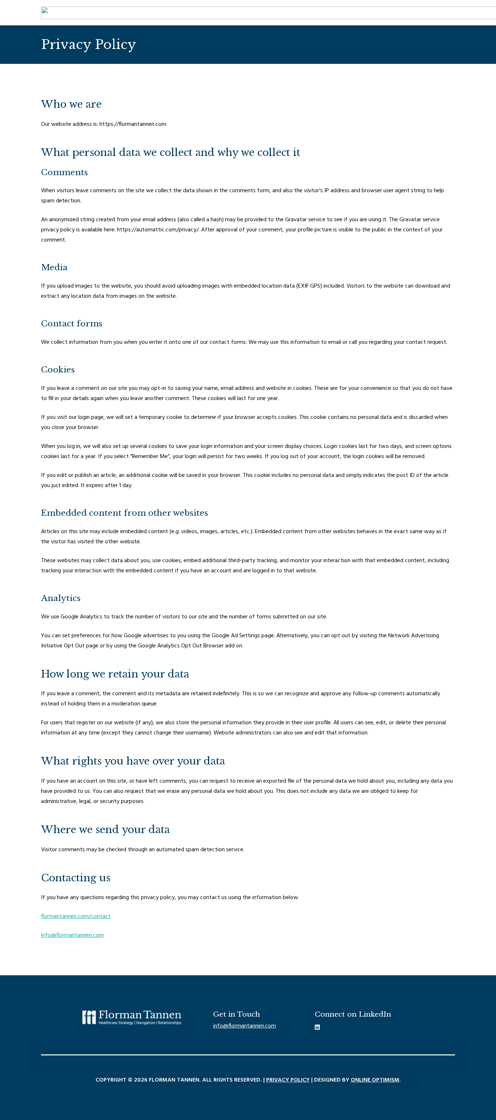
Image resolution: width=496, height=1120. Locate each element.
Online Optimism (375, 1080)
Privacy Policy (288, 1080)
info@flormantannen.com (72, 935)
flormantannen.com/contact (76, 916)
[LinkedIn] (317, 1027)
